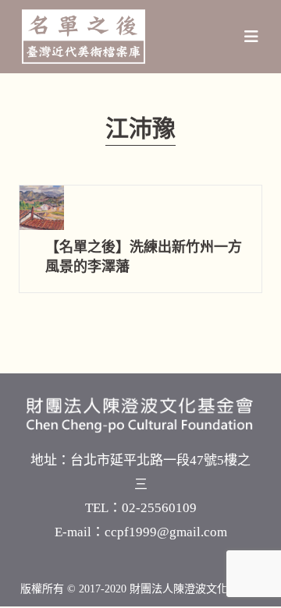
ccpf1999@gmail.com (166, 532)
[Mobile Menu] (251, 36)
